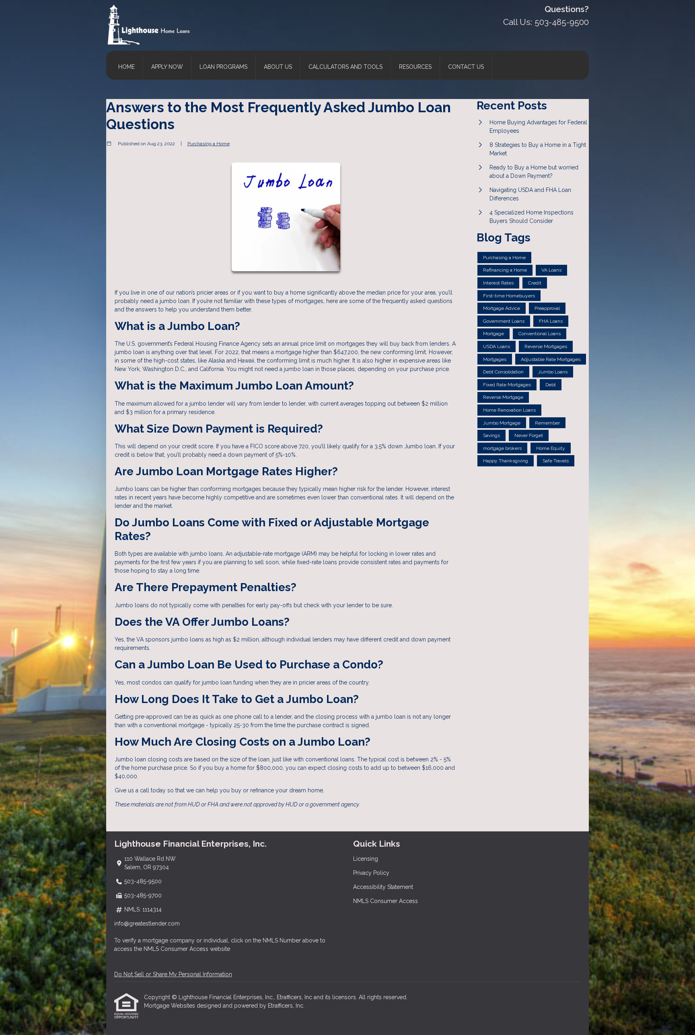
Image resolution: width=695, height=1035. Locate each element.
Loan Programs (223, 67)
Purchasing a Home (208, 143)
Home (126, 67)
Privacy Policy (371, 873)
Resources (415, 67)
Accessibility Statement (383, 887)
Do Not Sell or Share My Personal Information (173, 974)
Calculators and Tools (345, 67)
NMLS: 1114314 (143, 909)
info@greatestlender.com (147, 923)
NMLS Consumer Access (385, 901)
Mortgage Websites (170, 1005)
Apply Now (167, 67)
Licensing (365, 859)
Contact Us (466, 67)
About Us (278, 67)
